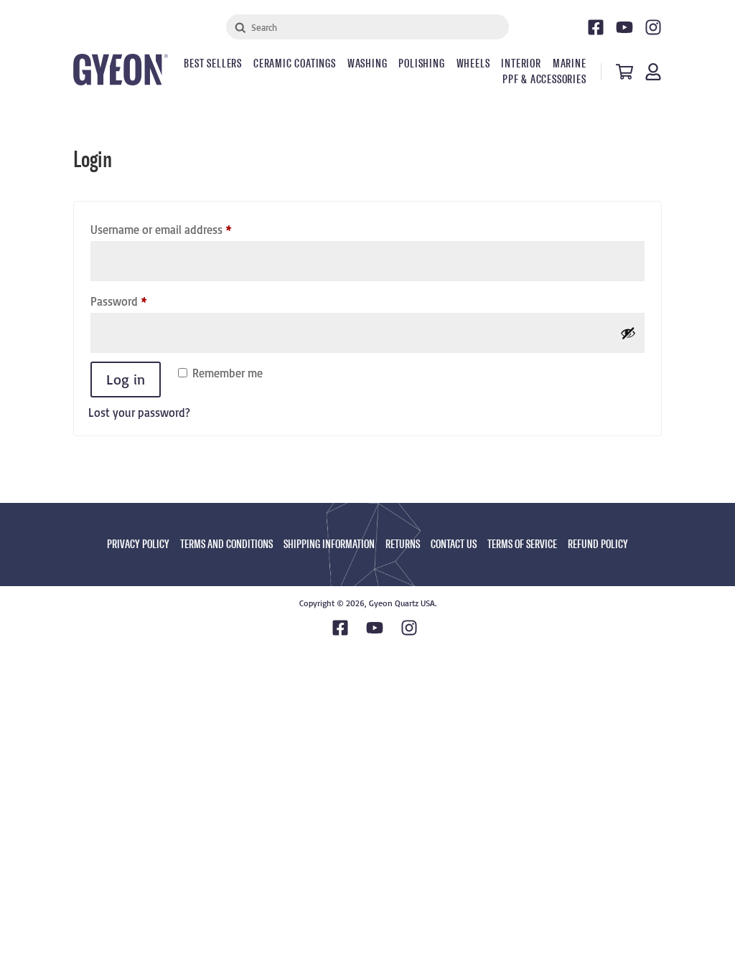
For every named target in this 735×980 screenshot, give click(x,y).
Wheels (473, 64)
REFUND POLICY (598, 544)
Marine (569, 64)
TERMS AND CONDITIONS (226, 544)
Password (139, 300)
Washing (367, 64)
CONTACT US (454, 544)
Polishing (421, 64)
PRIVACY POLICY (138, 544)
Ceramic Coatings (294, 64)
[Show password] (628, 333)
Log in (125, 379)
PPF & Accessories (544, 80)
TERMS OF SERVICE (522, 544)
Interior (520, 64)
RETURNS (402, 544)
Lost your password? (139, 412)
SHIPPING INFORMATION (329, 544)
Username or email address (182, 229)
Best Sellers (213, 64)
